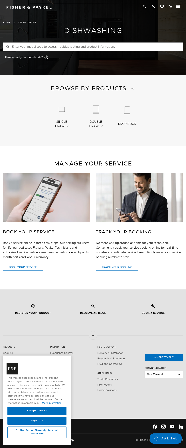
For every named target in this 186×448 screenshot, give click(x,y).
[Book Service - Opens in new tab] (46, 197)
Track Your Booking (120, 268)
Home (6, 22)
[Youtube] (172, 427)
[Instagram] (163, 427)
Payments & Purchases (111, 358)
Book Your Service (26, 268)
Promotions (104, 385)
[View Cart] (171, 6)
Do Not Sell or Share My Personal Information (37, 432)
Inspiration (57, 347)
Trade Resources (107, 379)
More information (52, 403)
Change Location (156, 368)
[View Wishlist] (162, 6)
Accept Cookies (37, 411)
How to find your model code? (24, 57)
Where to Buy (164, 357)
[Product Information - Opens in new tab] (139, 197)
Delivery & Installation (110, 353)
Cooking (8, 353)
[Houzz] (181, 427)
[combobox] (164, 374)
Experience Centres (62, 353)
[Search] (144, 7)
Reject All (37, 420)
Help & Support (106, 347)
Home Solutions (107, 390)
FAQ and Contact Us (109, 364)
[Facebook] (155, 427)
